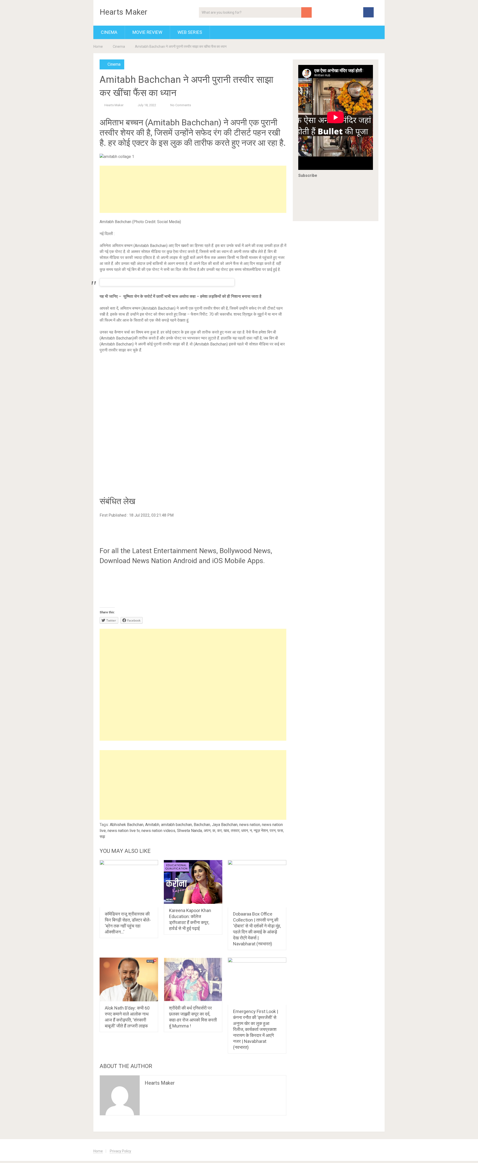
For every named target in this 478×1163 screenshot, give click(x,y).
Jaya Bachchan (225, 824)
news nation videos (158, 830)
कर (219, 830)
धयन (244, 830)
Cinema (109, 32)
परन (273, 830)
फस (280, 830)
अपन (207, 830)
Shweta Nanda (189, 830)
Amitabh (152, 824)
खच (226, 830)
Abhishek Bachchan (126, 824)
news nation (249, 824)
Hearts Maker (123, 12)
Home (98, 46)
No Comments (180, 105)
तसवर (235, 830)
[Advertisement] (193, 189)
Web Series (190, 32)
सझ (102, 836)
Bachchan (202, 824)
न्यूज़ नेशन (261, 830)
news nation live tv (124, 830)
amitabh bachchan (176, 824)
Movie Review (147, 32)
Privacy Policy (120, 1151)
